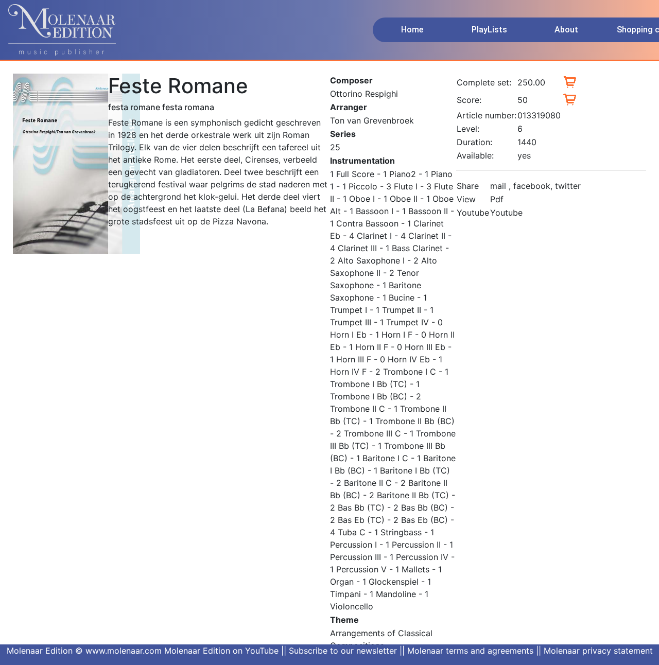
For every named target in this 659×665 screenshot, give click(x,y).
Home (412, 29)
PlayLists (489, 29)
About (566, 29)
